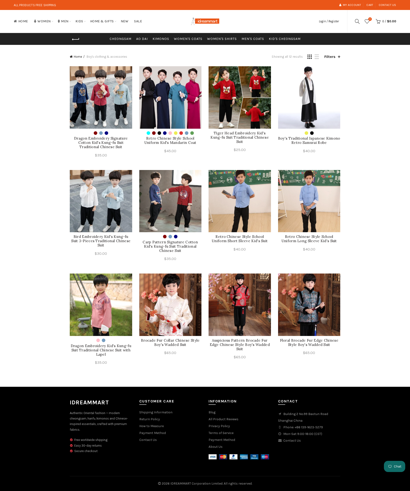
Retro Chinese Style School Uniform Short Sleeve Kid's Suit (240, 239)
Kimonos (161, 39)
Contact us (387, 5)
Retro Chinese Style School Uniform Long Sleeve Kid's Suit (309, 239)
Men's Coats (253, 39)
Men (65, 21)
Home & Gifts (102, 21)
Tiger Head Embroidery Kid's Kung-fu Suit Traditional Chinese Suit (239, 137)
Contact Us (148, 440)
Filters (329, 56)
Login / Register (329, 21)
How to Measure (151, 426)
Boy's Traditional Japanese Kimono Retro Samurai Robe (309, 140)
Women (44, 21)
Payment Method (152, 433)
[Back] (76, 39)
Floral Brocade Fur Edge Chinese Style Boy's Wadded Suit (309, 342)
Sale (138, 21)
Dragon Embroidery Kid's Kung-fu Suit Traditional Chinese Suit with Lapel (101, 350)
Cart (369, 5)
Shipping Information (155, 412)
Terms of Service (221, 433)
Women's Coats (188, 39)
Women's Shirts (222, 39)
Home (23, 21)
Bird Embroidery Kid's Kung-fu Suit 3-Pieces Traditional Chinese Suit (100, 241)
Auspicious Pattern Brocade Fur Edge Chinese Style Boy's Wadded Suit (240, 344)
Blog (212, 412)
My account (352, 5)
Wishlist (370, 19)
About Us (216, 447)
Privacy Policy (219, 426)
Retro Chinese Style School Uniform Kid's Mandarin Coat (170, 140)
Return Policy (149, 419)
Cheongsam (120, 39)
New (125, 21)
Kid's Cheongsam (285, 39)
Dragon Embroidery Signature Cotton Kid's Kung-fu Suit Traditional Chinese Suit (101, 142)
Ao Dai (142, 39)
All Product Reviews (223, 419)
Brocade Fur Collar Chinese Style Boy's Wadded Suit (170, 342)
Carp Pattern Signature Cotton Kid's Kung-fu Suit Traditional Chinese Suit (170, 246)
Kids (79, 21)
